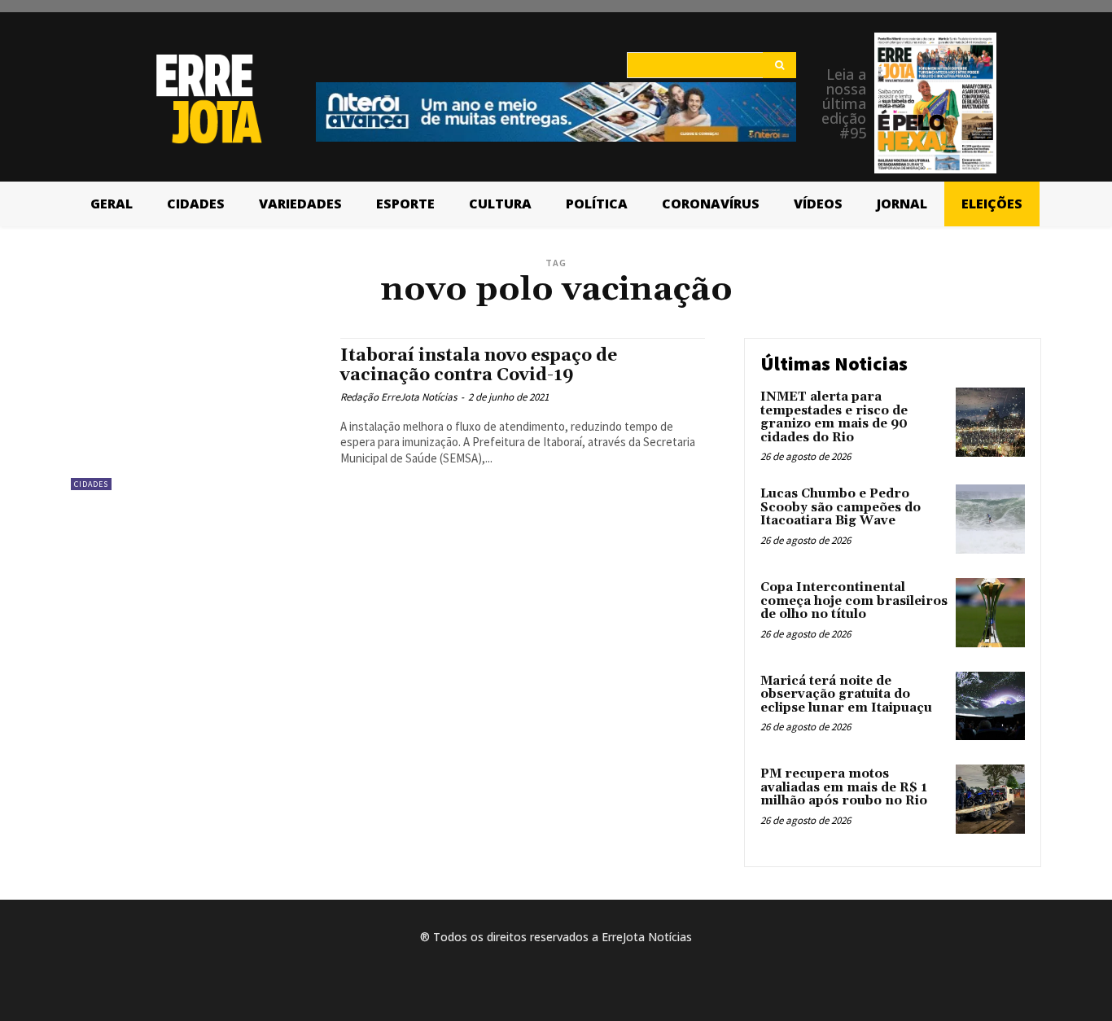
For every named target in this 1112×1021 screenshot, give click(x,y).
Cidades (91, 484)
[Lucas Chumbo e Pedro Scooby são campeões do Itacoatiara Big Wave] (990, 519)
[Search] (779, 65)
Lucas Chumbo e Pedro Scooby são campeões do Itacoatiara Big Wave (840, 507)
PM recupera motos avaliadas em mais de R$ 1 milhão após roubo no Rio (843, 787)
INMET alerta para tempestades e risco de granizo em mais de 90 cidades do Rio (834, 417)
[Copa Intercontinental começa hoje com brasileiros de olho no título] (990, 612)
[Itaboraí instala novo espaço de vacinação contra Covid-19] (197, 414)
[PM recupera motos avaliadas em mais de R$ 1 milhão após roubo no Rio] (990, 799)
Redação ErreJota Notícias (398, 397)
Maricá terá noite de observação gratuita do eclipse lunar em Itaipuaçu (846, 694)
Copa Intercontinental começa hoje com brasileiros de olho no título (854, 601)
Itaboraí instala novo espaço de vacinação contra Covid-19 (478, 365)
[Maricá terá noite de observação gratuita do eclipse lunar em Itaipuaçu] (990, 706)
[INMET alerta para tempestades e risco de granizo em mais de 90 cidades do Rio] (990, 422)
